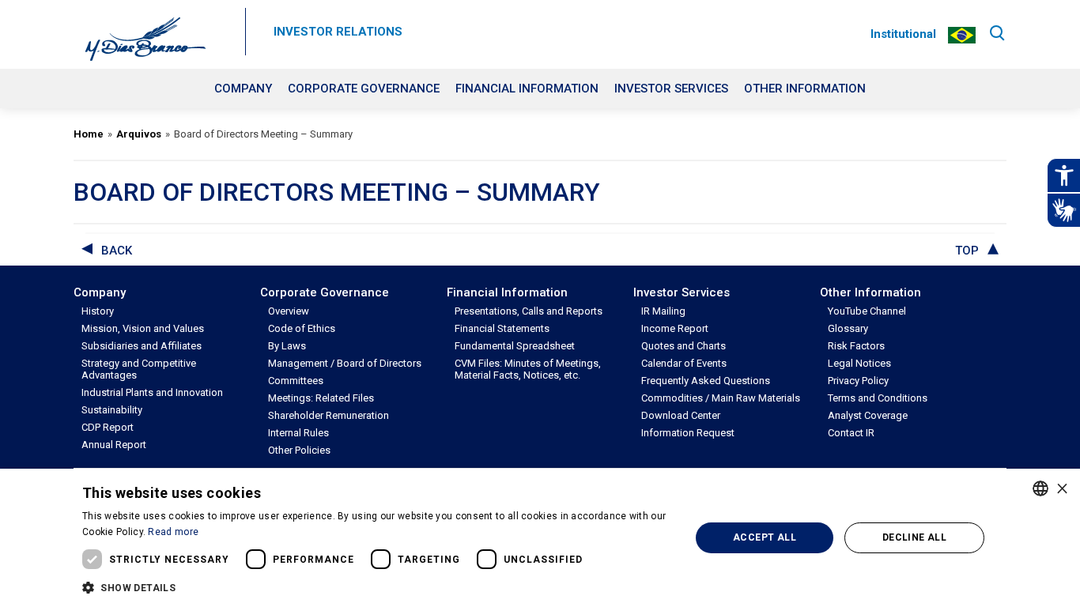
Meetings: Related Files (321, 398)
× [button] (1062, 488)
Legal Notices (859, 363)
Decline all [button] (914, 537)
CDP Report (107, 427)
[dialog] (540, 538)
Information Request (687, 433)
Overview (288, 311)
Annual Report (113, 445)
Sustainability (111, 410)
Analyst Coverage (868, 415)
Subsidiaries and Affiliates (141, 346)
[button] (377, 586)
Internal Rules (298, 433)
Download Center (680, 415)
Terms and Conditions (877, 398)
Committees (295, 380)
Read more (173, 531)
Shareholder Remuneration (328, 415)
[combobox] (1040, 488)
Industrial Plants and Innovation (152, 392)
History (97, 311)
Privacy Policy (858, 380)
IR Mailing (663, 311)
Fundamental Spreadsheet (515, 346)
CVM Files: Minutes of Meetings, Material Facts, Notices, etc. (528, 369)
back (116, 250)
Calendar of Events (684, 363)
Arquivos (138, 134)
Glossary (848, 328)
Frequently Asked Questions (705, 380)
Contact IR (851, 433)
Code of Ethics (301, 328)
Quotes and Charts (683, 346)
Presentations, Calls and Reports (528, 311)
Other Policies (299, 450)
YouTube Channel (867, 311)
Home (89, 134)
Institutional (903, 34)
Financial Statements (502, 328)
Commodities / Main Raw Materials (720, 398)
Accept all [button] (764, 537)
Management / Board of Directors (344, 363)
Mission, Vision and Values (142, 328)
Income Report (674, 328)
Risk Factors (856, 346)
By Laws (287, 346)
